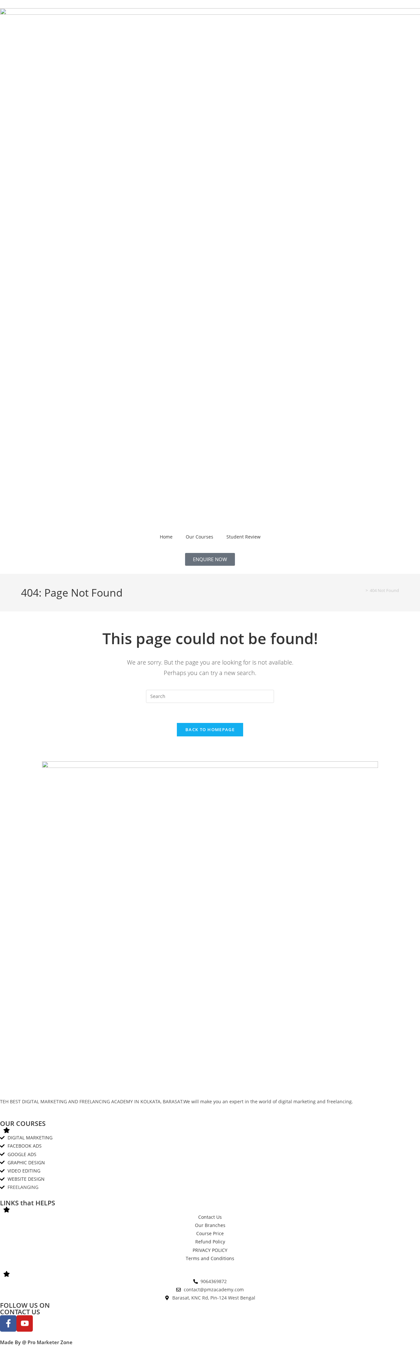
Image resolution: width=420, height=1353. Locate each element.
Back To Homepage (210, 729)
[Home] (362, 590)
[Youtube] (24, 1323)
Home (166, 537)
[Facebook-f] (8, 1323)
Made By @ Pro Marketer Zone (36, 1342)
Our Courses (199, 537)
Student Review (243, 537)
